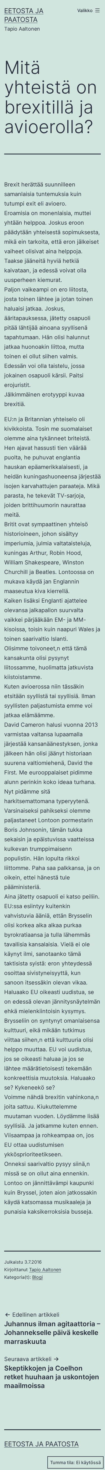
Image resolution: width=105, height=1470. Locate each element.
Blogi (37, 1277)
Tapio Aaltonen (45, 1269)
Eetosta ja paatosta (41, 1444)
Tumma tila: (62, 1462)
